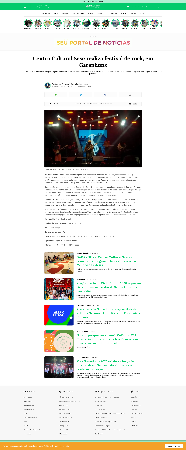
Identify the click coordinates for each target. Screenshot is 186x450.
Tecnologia (46, 13)
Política (90, 13)
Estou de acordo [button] (174, 446)
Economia (113, 13)
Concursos (101, 13)
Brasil (142, 13)
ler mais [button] (66, 446)
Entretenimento (78, 13)
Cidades (133, 13)
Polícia (123, 13)
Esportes (65, 13)
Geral (56, 13)
